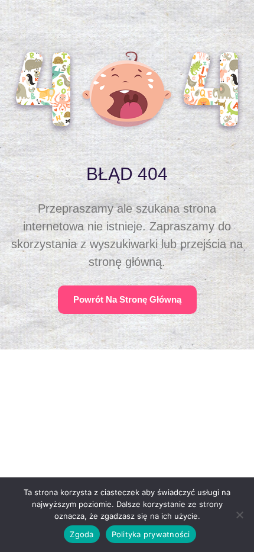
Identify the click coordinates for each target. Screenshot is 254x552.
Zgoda (81, 534)
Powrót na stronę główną (127, 299)
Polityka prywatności (151, 534)
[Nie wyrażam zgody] (239, 515)
